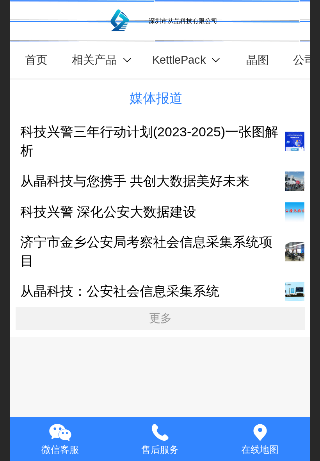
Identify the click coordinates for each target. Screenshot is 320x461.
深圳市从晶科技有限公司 (183, 21)
